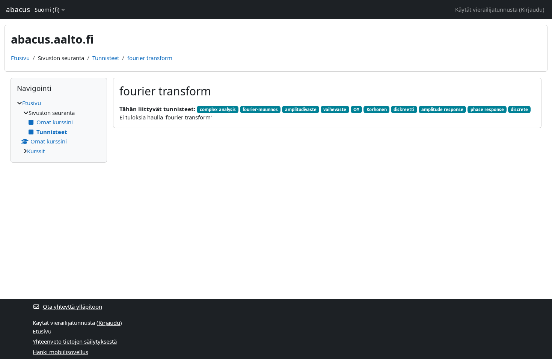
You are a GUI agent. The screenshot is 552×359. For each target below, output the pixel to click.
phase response (487, 109)
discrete (519, 109)
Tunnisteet (105, 58)
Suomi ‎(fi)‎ (47, 9)
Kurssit (36, 151)
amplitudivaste (301, 109)
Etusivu (20, 58)
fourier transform (149, 58)
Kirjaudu (532, 9)
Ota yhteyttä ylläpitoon (72, 306)
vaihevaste (334, 109)
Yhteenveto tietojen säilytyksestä (75, 341)
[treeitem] (59, 127)
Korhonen (376, 109)
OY (356, 109)
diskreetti (404, 109)
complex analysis (218, 109)
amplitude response (442, 109)
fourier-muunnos (260, 109)
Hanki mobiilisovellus (60, 352)
